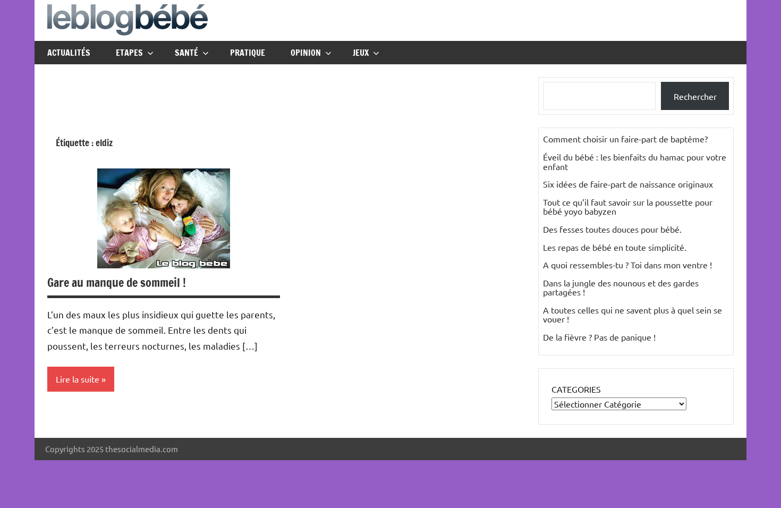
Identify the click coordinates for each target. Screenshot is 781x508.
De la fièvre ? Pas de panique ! (599, 337)
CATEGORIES (576, 389)
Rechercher (695, 96)
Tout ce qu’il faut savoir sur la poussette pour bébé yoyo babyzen (627, 207)
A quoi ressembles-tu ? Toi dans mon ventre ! (627, 264)
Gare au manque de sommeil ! (116, 282)
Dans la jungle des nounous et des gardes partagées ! (621, 287)
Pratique (247, 52)
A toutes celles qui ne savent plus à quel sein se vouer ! (632, 314)
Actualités (68, 52)
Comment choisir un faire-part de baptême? (625, 138)
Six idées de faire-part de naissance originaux (628, 184)
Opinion (306, 52)
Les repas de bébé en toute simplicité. (614, 247)
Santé (186, 52)
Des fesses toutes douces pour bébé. (612, 229)
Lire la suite (77, 379)
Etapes (129, 52)
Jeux (361, 52)
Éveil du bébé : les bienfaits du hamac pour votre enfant (634, 161)
